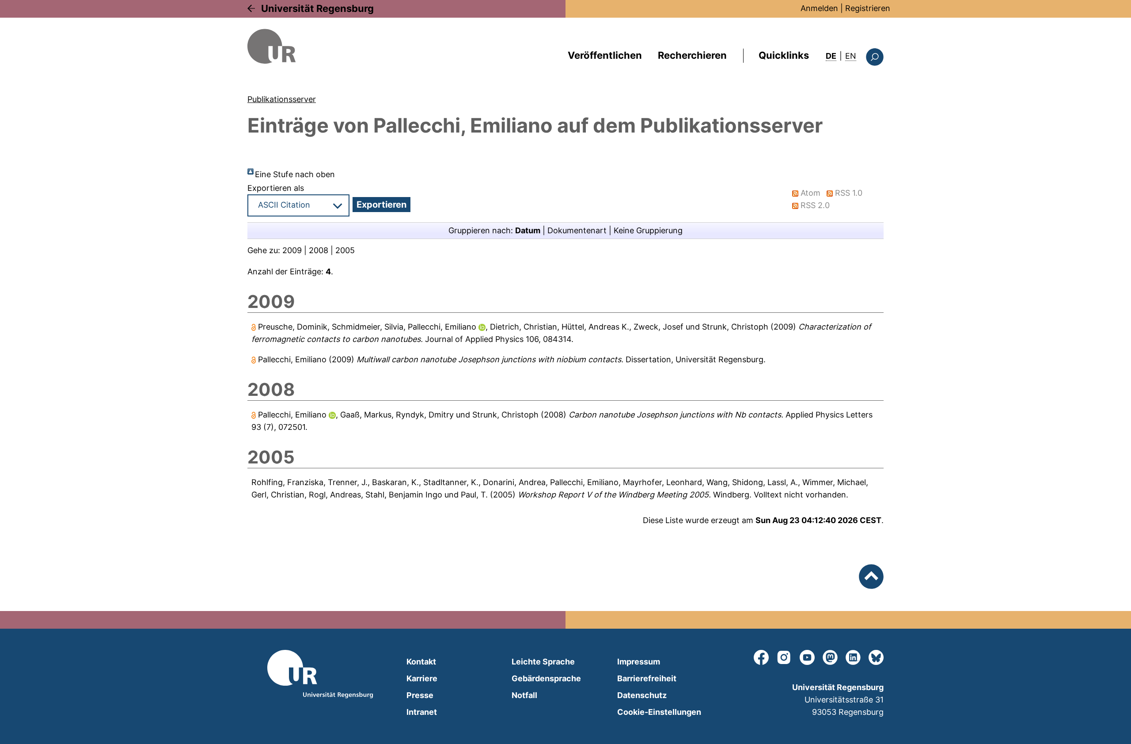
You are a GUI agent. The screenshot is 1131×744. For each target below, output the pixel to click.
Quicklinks (784, 55)
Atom (810, 192)
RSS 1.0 (848, 192)
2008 (318, 250)
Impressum (638, 661)
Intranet (421, 712)
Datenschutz (642, 695)
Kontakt (421, 661)
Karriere (421, 678)
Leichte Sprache (543, 661)
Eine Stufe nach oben (295, 174)
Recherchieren (692, 55)
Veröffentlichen (605, 55)
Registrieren (867, 8)
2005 (345, 250)
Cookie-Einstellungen (659, 712)
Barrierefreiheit (646, 678)
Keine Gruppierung (648, 230)
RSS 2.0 (815, 205)
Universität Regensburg (317, 8)
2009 (292, 250)
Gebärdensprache (546, 678)
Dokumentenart (577, 230)
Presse (419, 695)
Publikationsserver (281, 99)
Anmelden (819, 8)
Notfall (524, 695)
